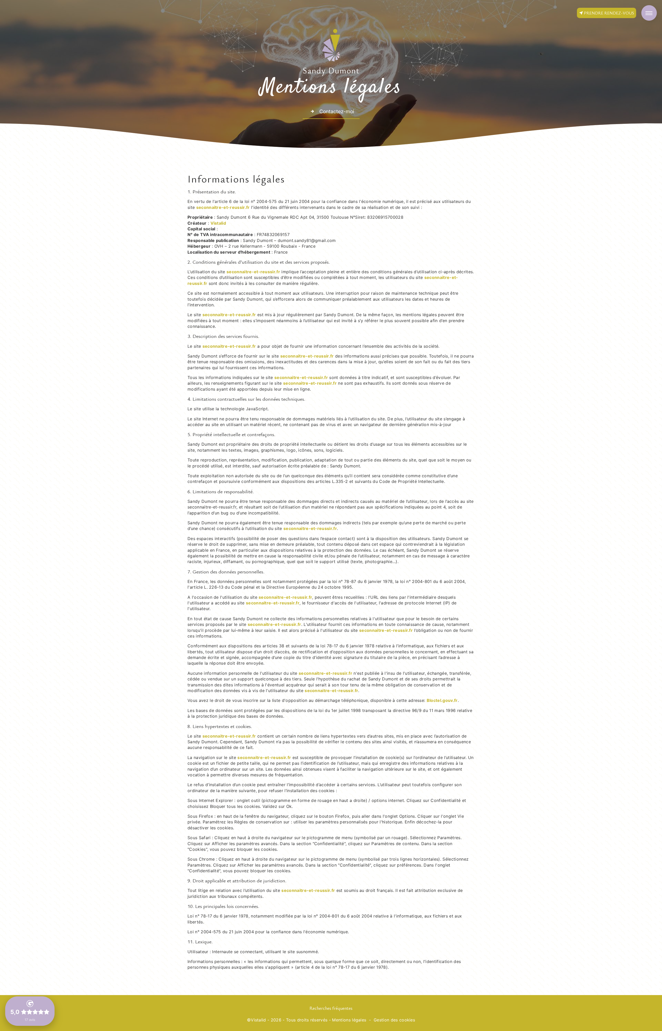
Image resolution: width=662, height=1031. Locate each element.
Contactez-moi (336, 111)
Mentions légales (349, 1019)
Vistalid (218, 223)
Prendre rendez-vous (609, 13)
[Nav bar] (649, 13)
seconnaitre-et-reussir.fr (223, 207)
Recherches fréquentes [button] (331, 1008)
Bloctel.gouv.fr (442, 700)
